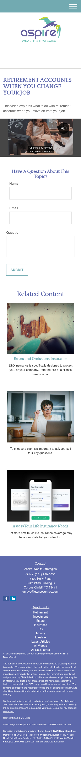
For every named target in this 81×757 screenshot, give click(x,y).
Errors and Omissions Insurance (40, 359)
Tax (40, 629)
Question (13, 232)
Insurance (40, 625)
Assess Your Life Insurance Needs (40, 526)
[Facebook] (42, 52)
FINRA (15, 734)
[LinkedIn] (37, 52)
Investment (40, 616)
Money (40, 633)
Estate (40, 620)
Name (13, 183)
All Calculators (40, 650)
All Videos (40, 645)
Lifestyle (40, 637)
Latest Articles (40, 641)
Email (13, 208)
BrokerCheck (10, 657)
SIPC (22, 734)
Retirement (40, 612)
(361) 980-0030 (43, 61)
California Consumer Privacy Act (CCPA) (33, 704)
